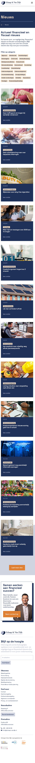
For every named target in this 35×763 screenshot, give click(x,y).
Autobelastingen (22, 55)
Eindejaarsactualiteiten (8, 62)
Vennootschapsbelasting (15, 81)
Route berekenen (8, 714)
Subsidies (18, 77)
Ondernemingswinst (20, 71)
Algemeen (4, 55)
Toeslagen (4, 81)
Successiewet (26, 77)
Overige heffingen (20, 74)
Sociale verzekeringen (8, 77)
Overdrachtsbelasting (7, 74)
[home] (10, 3)
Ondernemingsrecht (7, 71)
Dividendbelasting (25, 58)
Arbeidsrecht (12, 55)
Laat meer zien (17, 568)
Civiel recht (14, 58)
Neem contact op (11, 614)
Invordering (28, 65)
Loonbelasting (5, 68)
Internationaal (18, 65)
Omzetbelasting (15, 68)
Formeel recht (20, 62)
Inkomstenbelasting (7, 65)
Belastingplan (5, 58)
